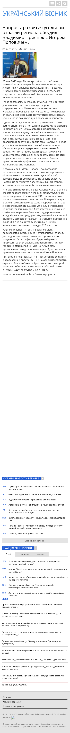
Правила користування (13, 706)
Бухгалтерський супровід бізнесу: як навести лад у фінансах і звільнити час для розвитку (32, 624)
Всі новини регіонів (35, 540)
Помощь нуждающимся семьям (25, 533)
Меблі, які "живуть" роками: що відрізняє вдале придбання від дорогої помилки (38, 578)
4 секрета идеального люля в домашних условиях (34, 494)
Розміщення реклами (12, 701)
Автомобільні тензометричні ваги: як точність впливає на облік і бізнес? (37, 570)
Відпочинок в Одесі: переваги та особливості (32, 499)
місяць (40, 554)
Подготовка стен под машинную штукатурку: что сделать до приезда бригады (32, 633)
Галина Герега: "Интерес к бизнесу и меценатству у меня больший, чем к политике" (35, 527)
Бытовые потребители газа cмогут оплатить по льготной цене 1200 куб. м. (33, 511)
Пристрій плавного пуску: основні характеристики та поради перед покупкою (32, 605)
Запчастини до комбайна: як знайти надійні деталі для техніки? (36, 594)
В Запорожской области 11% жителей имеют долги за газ (36, 519)
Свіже (5, 598)
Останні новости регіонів (21, 478)
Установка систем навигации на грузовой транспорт (36, 504)
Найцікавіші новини (17, 548)
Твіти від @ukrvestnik (14, 684)
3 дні (8, 554)
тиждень (24, 554)
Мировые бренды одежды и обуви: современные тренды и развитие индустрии (31, 614)
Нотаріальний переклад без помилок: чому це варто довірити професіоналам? (34, 563)
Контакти (7, 697)
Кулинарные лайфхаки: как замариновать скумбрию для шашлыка (36, 488)
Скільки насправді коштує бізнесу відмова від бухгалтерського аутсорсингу (31, 586)
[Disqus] (35, 326)
